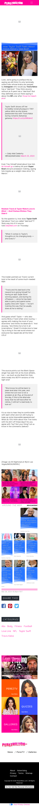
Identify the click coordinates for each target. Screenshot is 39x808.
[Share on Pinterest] (10, 606)
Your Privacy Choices (22, 804)
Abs (3, 626)
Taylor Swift (25, 631)
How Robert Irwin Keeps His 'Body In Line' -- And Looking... (10, 500)
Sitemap (29, 773)
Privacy (13, 773)
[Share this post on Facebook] (4, 606)
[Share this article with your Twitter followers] (16, 606)
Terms (21, 773)
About (12, 770)
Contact (13, 776)
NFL (15, 631)
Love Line (6, 631)
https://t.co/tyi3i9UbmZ (23, 118)
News (10, 752)
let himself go (7, 166)
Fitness (18, 626)
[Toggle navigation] (31, 3)
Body (10, 626)
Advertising (22, 770)
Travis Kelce (8, 636)
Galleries (32, 752)
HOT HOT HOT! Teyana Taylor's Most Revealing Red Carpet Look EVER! (27, 501)
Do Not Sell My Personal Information (19, 787)
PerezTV (20, 752)
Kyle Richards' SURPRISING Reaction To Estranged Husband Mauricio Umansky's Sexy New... (28, 484)
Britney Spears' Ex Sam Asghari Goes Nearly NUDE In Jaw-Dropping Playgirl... (10, 484)
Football (28, 626)
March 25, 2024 (27, 156)
